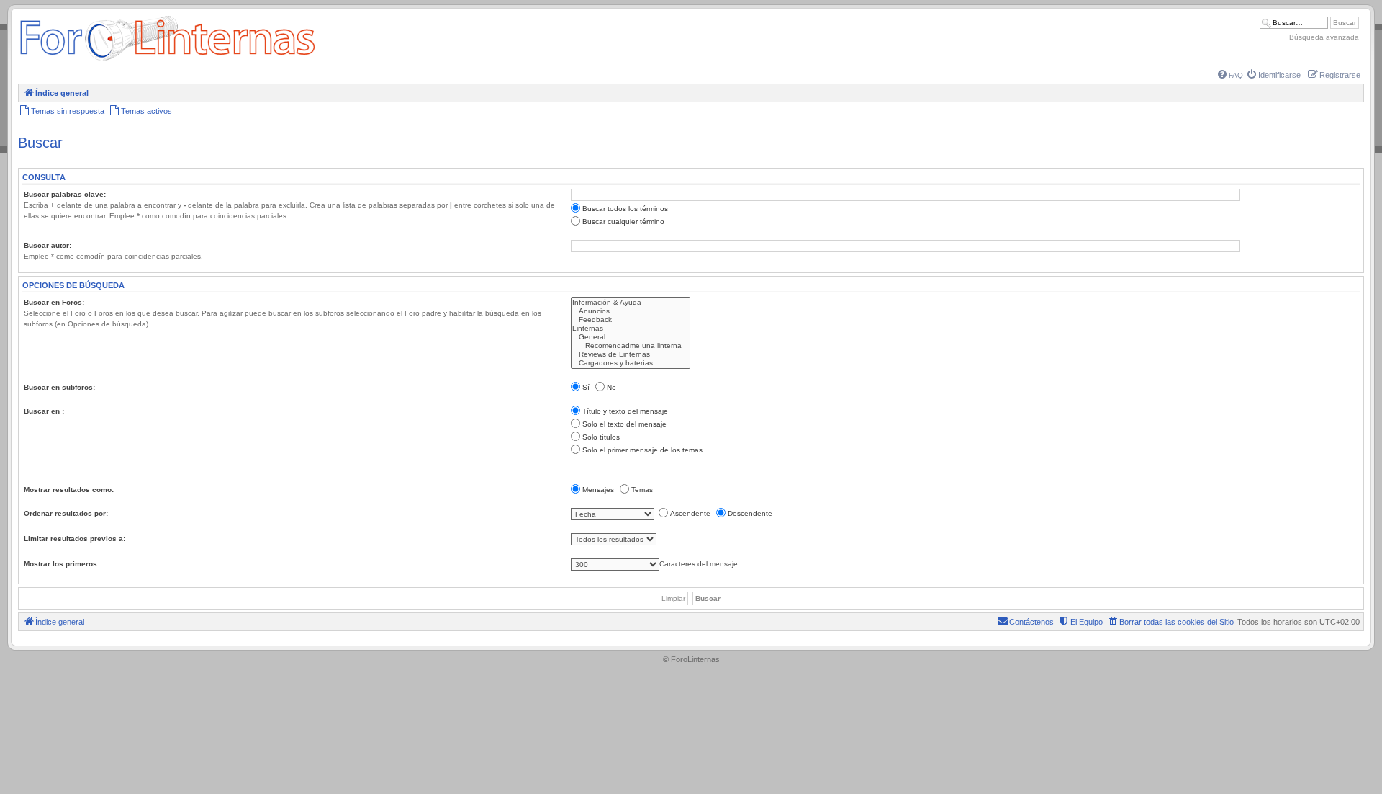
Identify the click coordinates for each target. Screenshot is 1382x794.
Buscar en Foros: (54, 302)
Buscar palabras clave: (65, 194)
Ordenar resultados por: (66, 513)
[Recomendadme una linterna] (630, 346)
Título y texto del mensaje (625, 411)
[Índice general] (167, 61)
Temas (642, 490)
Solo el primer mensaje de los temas (642, 450)
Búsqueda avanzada (1324, 37)
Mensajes (598, 490)
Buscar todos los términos (625, 209)
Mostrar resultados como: (69, 490)
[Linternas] (630, 328)
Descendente (750, 513)
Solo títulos (601, 437)
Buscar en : (44, 411)
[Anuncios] (630, 311)
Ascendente (690, 513)
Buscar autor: (47, 245)
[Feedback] (630, 320)
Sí (586, 387)
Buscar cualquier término (623, 222)
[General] (630, 337)
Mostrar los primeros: (61, 564)
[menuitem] (1230, 75)
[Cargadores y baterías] (630, 363)
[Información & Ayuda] (630, 302)
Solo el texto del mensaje (624, 424)
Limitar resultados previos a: (74, 539)
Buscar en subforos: (59, 387)
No (611, 387)
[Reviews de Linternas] (630, 354)
